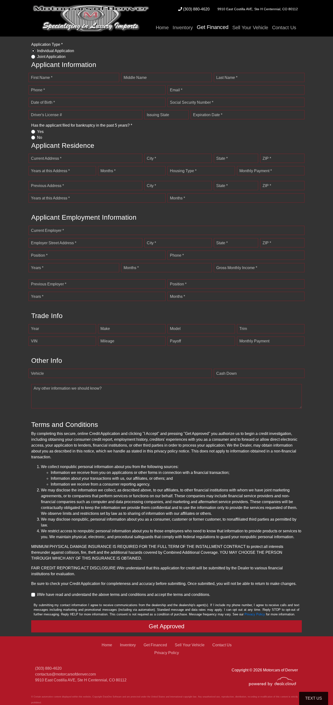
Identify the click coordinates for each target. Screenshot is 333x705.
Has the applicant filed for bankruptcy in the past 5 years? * (81, 125)
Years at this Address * (50, 171)
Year (35, 329)
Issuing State (158, 115)
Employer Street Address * (53, 243)
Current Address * (46, 158)
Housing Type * (183, 171)
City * (151, 158)
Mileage (107, 341)
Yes (40, 132)
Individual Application (55, 51)
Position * (39, 255)
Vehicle (37, 373)
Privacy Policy (255, 614)
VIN (34, 341)
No (39, 137)
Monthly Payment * (255, 171)
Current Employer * (47, 230)
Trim (243, 329)
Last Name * (226, 77)
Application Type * (47, 44)
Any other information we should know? (68, 388)
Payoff (175, 341)
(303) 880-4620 (196, 9)
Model (175, 329)
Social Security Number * (191, 102)
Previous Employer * (48, 284)
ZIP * (267, 158)
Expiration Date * (207, 115)
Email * (176, 90)
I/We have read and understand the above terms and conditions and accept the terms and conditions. (123, 594)
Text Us (313, 698)
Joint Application (51, 57)
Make (105, 329)
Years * (37, 268)
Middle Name (135, 77)
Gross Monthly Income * (236, 268)
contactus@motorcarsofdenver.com (65, 674)
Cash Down (226, 373)
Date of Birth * (43, 102)
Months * (108, 171)
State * (222, 158)
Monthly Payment (254, 341)
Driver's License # (46, 115)
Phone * (38, 90)
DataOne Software (112, 697)
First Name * (41, 77)
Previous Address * (47, 186)
